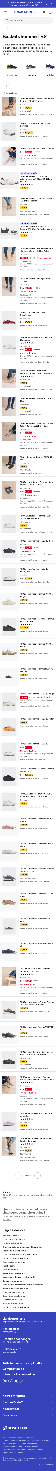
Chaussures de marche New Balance (20, 1254)
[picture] (9, 106)
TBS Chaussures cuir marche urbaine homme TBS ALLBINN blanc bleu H (36, 179)
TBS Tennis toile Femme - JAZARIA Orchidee (36, 1114)
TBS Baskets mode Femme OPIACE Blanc (36, 645)
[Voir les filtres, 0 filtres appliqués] (6, 86)
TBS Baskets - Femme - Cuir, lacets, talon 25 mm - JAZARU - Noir (36, 1053)
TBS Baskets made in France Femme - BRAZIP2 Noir (37, 620)
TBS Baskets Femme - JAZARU (34, 744)
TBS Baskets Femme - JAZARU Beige (37, 148)
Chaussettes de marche (14, 1239)
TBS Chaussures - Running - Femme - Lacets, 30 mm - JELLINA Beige (37, 249)
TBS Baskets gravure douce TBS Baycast (35, 124)
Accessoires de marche (14, 1262)
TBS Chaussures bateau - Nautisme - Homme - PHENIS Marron (37, 99)
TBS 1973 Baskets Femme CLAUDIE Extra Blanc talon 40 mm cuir (36, 795)
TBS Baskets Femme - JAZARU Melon (37, 719)
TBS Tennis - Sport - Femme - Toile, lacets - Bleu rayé (36, 1139)
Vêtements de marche (13, 1303)
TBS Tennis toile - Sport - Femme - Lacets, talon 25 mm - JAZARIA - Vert (37, 1078)
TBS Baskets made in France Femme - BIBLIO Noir (37, 770)
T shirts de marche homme (15, 1251)
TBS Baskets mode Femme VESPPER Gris (37, 1028)
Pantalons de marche (13, 1243)
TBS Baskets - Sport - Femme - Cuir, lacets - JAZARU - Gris (36, 483)
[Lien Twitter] (10, 1381)
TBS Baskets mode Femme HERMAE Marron (36, 670)
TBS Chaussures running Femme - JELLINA (36, 279)
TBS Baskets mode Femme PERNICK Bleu (37, 944)
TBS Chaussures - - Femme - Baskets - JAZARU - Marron (37, 199)
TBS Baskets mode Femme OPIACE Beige (36, 595)
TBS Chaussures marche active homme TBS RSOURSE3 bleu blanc (36, 227)
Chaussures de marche (13, 1292)
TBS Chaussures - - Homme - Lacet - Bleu (37, 399)
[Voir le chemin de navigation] (4, 28)
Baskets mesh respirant (14, 1273)
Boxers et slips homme (13, 1281)
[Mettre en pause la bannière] (47, 4)
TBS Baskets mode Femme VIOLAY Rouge (36, 820)
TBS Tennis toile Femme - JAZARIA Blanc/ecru (36, 338)
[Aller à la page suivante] (37, 1175)
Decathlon (12, 75)
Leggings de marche (12, 1300)
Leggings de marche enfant (16, 1258)
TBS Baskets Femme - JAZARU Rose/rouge (34, 313)
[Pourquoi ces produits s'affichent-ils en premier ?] (4, 93)
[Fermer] (51, 4)
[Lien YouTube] (16, 1381)
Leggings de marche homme (16, 1307)
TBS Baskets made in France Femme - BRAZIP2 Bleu (37, 869)
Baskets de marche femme (15, 1288)
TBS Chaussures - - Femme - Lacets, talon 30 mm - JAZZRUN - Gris (37, 424)
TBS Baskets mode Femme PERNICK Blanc (37, 845)
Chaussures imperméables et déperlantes (22, 1247)
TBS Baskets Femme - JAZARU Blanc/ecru (34, 570)
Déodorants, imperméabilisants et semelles (23, 1285)
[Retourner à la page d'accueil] (25, 12)
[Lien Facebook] (5, 1381)
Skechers (31, 75)
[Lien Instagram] (22, 1381)
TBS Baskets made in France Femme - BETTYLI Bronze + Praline (37, 1003)
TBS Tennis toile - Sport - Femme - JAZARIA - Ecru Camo (36, 970)
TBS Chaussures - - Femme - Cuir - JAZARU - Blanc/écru (36, 517)
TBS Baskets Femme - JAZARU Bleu (36, 541)
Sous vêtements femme (14, 1296)
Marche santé (9, 1266)
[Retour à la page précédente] (18, 1175)
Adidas (50, 75)
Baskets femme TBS (12, 1236)
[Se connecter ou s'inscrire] (44, 12)
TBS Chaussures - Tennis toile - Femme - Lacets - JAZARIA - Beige (36, 372)
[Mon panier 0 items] (50, 12)
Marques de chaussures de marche (19, 1277)
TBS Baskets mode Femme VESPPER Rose (37, 895)
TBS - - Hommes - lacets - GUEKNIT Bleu (36, 458)
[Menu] (6, 12)
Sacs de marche (10, 1269)
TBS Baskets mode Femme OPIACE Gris (36, 919)
